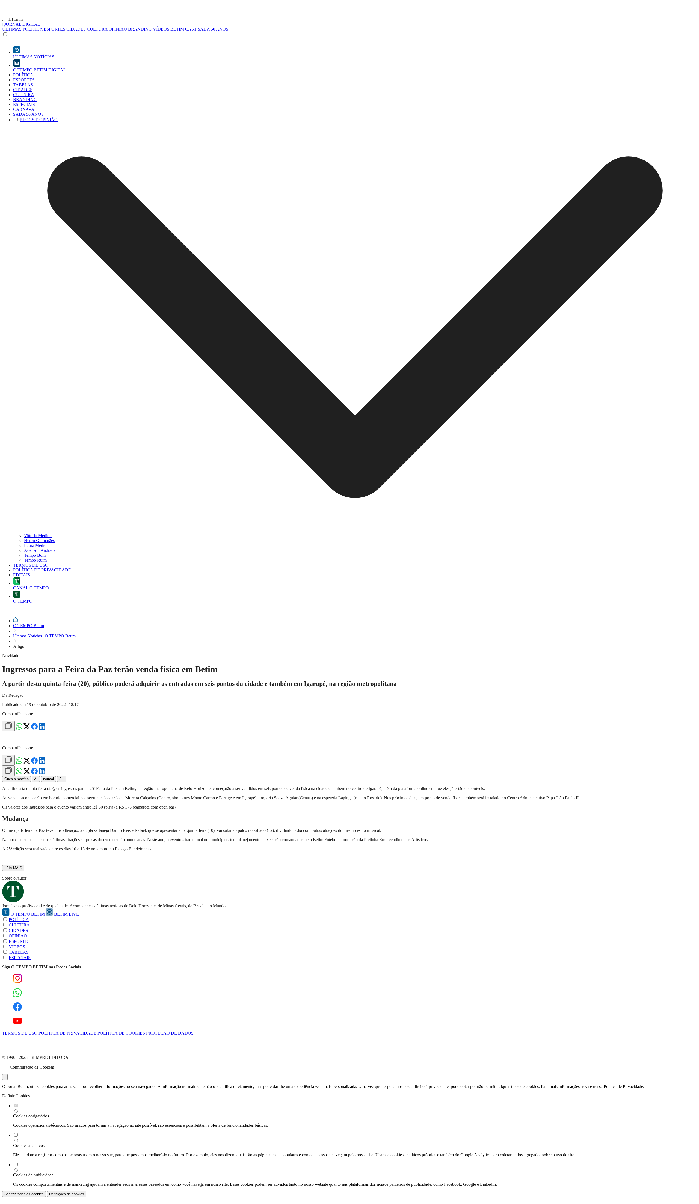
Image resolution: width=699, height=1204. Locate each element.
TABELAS (19, 952)
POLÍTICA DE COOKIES (121, 1033)
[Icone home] (15, 620)
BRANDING (140, 29)
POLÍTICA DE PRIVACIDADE (67, 1033)
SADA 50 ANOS (213, 29)
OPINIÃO (118, 29)
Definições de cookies (66, 1194)
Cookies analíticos (29, 1145)
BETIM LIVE (66, 914)
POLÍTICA (33, 29)
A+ (61, 779)
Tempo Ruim (35, 560)
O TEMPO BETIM (28, 914)
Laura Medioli (36, 545)
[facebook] (35, 728)
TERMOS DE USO (19, 1033)
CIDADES (76, 29)
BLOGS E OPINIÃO (39, 119)
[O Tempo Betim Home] (2, 14)
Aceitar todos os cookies (24, 1194)
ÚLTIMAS (12, 29)
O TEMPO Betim (28, 625)
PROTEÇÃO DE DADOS (170, 1033)
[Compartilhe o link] (8, 726)
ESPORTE (18, 941)
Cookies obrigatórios (31, 1116)
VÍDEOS (161, 29)
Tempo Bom (35, 555)
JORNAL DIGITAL (21, 24)
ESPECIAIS (20, 957)
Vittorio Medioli (38, 535)
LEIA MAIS (13, 868)
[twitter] (27, 728)
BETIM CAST (183, 29)
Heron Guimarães (39, 540)
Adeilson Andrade (39, 550)
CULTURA (97, 29)
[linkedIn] (42, 728)
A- (36, 779)
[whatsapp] (19, 728)
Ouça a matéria (16, 779)
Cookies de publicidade (33, 1175)
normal (48, 779)
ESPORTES (54, 29)
